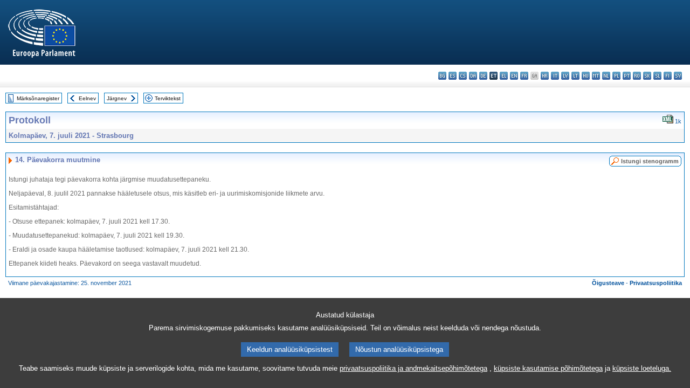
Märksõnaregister (38, 98)
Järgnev (117, 98)
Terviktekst (168, 98)
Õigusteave (608, 283)
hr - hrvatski (545, 76)
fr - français (524, 76)
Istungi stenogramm (650, 161)
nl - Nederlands (606, 76)
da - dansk (473, 76)
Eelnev (87, 98)
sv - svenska (678, 76)
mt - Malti (596, 76)
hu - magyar (586, 76)
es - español (452, 76)
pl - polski (616, 76)
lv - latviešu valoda (565, 76)
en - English (514, 76)
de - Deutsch (483, 76)
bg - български (442, 76)
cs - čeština (463, 76)
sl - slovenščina (657, 76)
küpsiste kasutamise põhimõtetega (548, 368)
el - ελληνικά (504, 76)
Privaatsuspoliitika (656, 283)
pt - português (627, 76)
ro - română (637, 76)
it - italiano (555, 76)
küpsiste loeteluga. (641, 368)
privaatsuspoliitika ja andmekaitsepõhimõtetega (413, 368)
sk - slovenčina (647, 76)
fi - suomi (668, 76)
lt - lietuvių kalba (575, 76)
